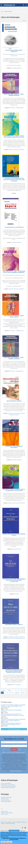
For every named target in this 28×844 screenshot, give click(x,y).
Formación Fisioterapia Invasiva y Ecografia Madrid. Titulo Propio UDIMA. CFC (13, 719)
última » (22, 692)
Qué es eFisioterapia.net (6, 783)
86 (12, 692)
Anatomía (11, 149)
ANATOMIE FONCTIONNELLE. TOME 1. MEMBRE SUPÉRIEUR (14, 358)
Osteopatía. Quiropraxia (17, 68)
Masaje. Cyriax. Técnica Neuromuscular (16, 413)
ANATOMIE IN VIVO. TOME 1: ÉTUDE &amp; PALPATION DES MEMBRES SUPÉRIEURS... (14, 271)
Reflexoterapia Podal (16, 549)
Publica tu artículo (4, 798)
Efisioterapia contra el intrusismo (8, 784)
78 (15, 690)
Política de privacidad (10, 823)
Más (2, 11)
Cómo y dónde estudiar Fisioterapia (8, 786)
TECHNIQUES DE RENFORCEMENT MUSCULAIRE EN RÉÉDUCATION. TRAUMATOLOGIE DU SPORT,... (14, 671)
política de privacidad (21, 752)
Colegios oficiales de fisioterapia (8, 787)
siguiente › (17, 692)
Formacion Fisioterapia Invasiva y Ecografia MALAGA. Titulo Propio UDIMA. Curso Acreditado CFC (13, 706)
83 (4, 692)
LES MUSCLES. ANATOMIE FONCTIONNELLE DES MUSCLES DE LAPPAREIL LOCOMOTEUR (14, 580)
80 (21, 690)
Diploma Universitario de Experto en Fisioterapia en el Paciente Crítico (11, 723)
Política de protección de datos (15, 770)
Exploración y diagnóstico (18, 149)
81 (23, 690)
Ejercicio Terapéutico (16, 684)
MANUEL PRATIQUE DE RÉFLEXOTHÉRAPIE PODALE (14, 534)
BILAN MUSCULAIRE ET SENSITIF (14, 624)
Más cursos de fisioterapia (14, 729)
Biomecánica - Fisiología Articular (17, 107)
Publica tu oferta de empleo (7, 812)
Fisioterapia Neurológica (13, 636)
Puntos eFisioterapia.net (6, 801)
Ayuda (14, 822)
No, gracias (9, 842)
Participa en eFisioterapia (6, 797)
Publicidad (18, 822)
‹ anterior (9, 690)
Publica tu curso (4, 811)
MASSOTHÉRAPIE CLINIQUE (14, 401)
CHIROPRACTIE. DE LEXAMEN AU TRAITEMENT (14, 447)
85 (10, 692)
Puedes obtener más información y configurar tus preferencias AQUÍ (14, 838)
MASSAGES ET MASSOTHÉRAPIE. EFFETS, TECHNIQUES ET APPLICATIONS (14, 490)
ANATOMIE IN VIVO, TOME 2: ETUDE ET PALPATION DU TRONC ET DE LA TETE (14, 136)
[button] (26, 5)
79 (18, 690)
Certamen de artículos (5, 800)
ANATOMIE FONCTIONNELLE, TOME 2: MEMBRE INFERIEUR (14, 94)
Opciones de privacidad (14, 830)
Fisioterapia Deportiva (16, 242)
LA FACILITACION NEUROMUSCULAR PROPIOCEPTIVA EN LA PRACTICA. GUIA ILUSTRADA (14, 180)
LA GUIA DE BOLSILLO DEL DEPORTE (14, 227)
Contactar (9, 822)
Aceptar (3, 842)
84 (7, 692)
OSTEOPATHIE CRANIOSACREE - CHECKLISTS (14, 51)
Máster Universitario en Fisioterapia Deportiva (11, 710)
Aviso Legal (3, 822)
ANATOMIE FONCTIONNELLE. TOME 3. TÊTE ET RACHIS (14, 316)
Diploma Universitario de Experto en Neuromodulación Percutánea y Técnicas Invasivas (12, 715)
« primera (4, 690)
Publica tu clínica (4, 814)
